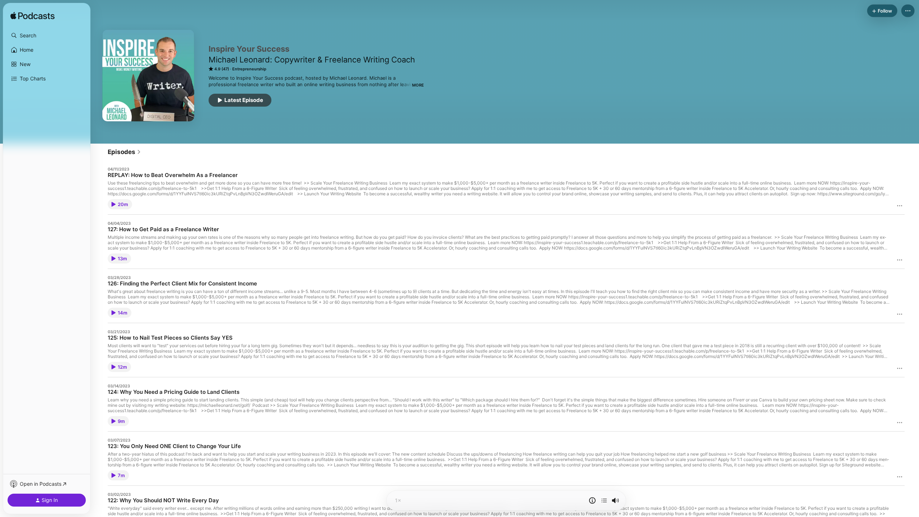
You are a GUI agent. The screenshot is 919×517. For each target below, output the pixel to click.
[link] (124, 152)
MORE (418, 85)
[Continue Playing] (604, 500)
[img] (32, 16)
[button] (46, 35)
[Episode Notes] (592, 500)
